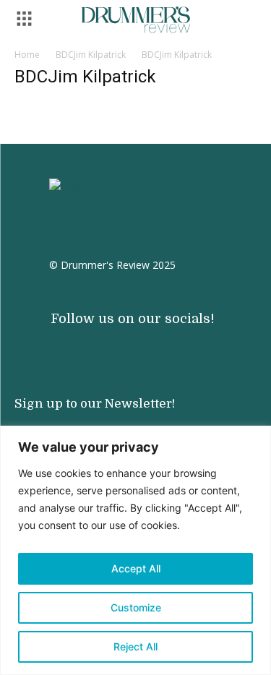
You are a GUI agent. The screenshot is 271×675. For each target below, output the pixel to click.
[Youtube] (79, 342)
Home (27, 54)
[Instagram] (50, 342)
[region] (135, 550)
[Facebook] (108, 342)
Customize (136, 607)
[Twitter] (137, 342)
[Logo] (136, 20)
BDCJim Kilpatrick (91, 54)
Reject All (135, 646)
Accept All (135, 568)
